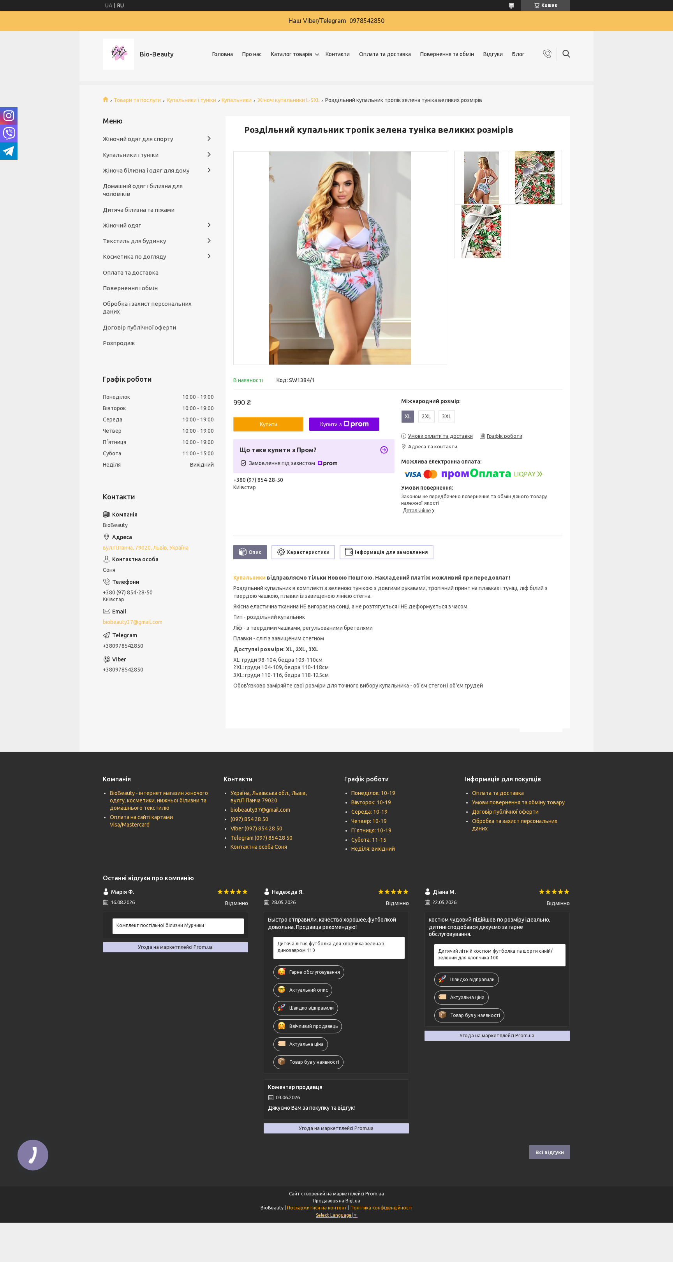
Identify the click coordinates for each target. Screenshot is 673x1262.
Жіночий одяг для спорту (138, 139)
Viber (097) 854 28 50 (256, 828)
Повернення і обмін (130, 288)
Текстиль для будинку (134, 241)
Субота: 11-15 (368, 840)
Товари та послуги (137, 100)
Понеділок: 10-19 (373, 793)
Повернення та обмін (447, 54)
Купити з (331, 424)
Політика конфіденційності (381, 1207)
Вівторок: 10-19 (371, 802)
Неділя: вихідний (373, 849)
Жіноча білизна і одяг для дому (146, 170)
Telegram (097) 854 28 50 (261, 838)
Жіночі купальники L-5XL (288, 100)
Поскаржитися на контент (317, 1207)
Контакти (338, 54)
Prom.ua (374, 1193)
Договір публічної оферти (139, 327)
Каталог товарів (291, 54)
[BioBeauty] (118, 54)
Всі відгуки (550, 1152)
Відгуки (493, 54)
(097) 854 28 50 (249, 819)
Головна (222, 54)
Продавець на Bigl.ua (336, 1200)
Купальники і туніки (191, 100)
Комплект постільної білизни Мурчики (160, 925)
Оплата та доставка (385, 54)
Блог (518, 54)
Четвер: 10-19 (369, 821)
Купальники (237, 100)
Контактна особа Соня (259, 847)
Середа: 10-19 (369, 812)
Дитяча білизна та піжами (138, 209)
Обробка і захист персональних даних (147, 307)
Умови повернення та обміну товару (518, 802)
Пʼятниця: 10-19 (371, 830)
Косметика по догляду (134, 256)
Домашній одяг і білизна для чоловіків (143, 190)
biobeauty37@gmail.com (132, 622)
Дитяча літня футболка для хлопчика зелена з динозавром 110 (330, 946)
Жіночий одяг (122, 225)
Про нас (252, 54)
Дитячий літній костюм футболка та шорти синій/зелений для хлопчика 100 (495, 954)
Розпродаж (119, 343)
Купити (268, 424)
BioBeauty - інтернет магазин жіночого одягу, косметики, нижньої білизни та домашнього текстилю (159, 800)
